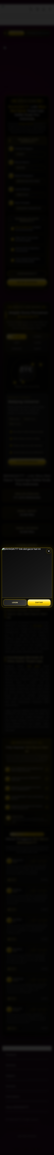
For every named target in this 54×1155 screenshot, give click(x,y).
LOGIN (15, 602)
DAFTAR (39, 602)
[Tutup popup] (49, 551)
